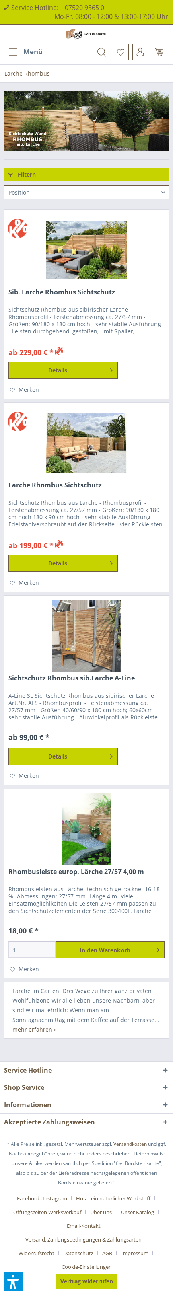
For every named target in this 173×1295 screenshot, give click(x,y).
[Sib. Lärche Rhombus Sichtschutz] (86, 250)
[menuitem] (23, 52)
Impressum (134, 1253)
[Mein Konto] (140, 52)
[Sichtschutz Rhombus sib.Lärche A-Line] (86, 636)
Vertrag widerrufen (86, 1281)
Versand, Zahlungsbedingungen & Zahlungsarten (83, 1239)
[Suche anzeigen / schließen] (101, 52)
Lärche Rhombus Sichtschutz (55, 485)
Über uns (101, 1212)
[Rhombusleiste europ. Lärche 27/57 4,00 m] (86, 829)
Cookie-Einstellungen (87, 1266)
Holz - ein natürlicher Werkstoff (113, 1198)
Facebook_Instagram (42, 1198)
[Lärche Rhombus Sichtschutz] (86, 443)
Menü (33, 51)
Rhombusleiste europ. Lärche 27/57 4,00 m (76, 871)
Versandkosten (130, 1144)
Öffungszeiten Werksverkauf (47, 1212)
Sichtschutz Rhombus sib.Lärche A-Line (71, 678)
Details (57, 370)
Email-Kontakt (84, 1225)
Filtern (26, 174)
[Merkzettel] (121, 52)
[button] (13, 1281)
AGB (107, 1253)
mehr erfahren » (34, 1029)
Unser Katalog (137, 1212)
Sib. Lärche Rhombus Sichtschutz (61, 292)
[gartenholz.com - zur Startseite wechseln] (86, 34)
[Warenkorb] (160, 52)
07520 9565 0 (84, 7)
